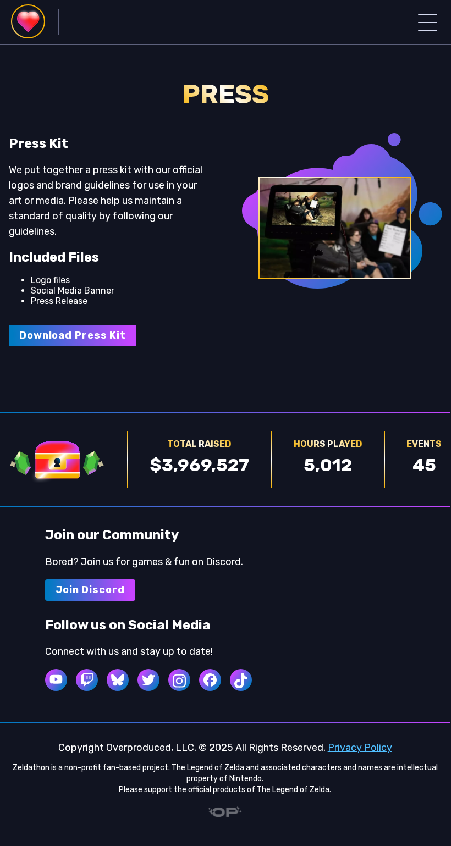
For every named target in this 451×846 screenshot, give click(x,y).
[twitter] (149, 680)
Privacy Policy (360, 748)
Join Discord (90, 590)
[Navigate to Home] (28, 21)
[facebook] (210, 680)
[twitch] (87, 680)
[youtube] (56, 680)
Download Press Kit (72, 335)
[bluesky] (118, 680)
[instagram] (179, 680)
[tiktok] (241, 680)
